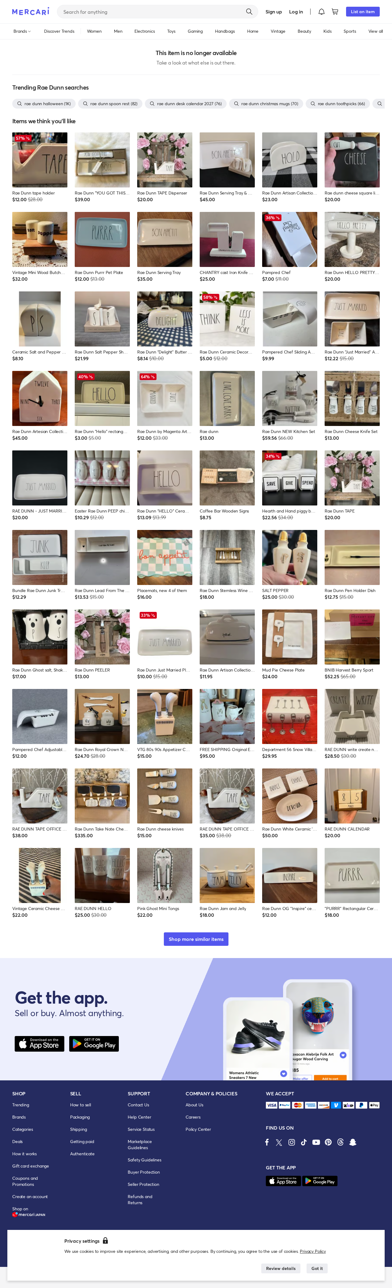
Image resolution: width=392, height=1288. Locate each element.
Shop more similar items (196, 939)
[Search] (249, 12)
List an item (363, 11)
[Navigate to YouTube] (316, 1142)
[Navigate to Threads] (340, 1142)
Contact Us (138, 1105)
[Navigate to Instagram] (291, 1142)
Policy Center (198, 1129)
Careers (193, 1117)
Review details (281, 1268)
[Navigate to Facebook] (267, 1142)
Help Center (139, 1117)
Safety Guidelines (144, 1160)
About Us (194, 1105)
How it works (24, 1154)
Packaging (80, 1117)
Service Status (141, 1129)
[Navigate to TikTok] (304, 1142)
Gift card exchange (30, 1166)
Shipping (78, 1129)
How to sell (80, 1105)
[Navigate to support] (271, 1105)
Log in (296, 11)
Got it (317, 1268)
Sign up (274, 11)
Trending (20, 1105)
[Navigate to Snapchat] (353, 1142)
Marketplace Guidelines (140, 1144)
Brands (19, 1117)
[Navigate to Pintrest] (328, 1142)
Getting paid (82, 1141)
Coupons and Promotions (25, 1181)
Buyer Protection (144, 1172)
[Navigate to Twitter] (279, 1142)
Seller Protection (143, 1184)
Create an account (30, 1196)
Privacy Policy (313, 1251)
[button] (321, 12)
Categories (22, 1129)
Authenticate (82, 1154)
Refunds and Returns (140, 1199)
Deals (17, 1141)
